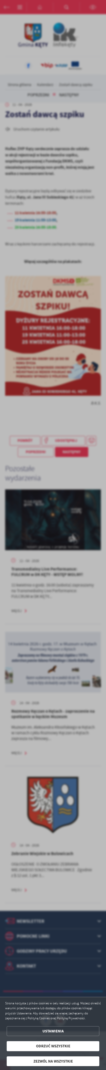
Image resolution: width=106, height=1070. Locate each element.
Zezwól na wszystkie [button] (53, 1061)
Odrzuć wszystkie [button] (53, 1046)
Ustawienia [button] (53, 1031)
